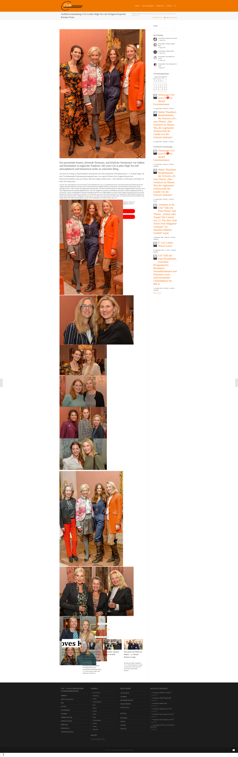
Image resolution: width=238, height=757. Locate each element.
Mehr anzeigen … (157, 293)
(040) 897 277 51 (158, 17)
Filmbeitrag (96, 695)
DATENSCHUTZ (65, 728)
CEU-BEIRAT (64, 714)
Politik (94, 714)
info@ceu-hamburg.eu (171, 17)
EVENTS (169, 6)
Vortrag (95, 726)
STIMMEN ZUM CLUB (66, 717)
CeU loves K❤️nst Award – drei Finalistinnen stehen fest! (71, 652)
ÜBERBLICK (64, 695)
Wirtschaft (95, 729)
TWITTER (122, 721)
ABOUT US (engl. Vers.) (67, 699)
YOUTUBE (123, 725)
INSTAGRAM (123, 718)
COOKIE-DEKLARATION (67, 732)
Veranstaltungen (97, 720)
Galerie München (97, 702)
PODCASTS (123, 729)
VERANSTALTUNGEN (66, 721)
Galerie (95, 698)
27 (160, 89)
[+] (71, 643)
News (139, 14)
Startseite (134, 14)
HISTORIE (63, 706)
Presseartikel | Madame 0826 (160, 703)
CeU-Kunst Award (148, 6)
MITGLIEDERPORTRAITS (126, 700)
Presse (94, 717)
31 (154, 91)
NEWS (137, 6)
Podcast (95, 711)
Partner (94, 708)
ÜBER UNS (160, 6)
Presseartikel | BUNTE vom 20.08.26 (162, 692)
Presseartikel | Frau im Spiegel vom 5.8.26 (163, 714)
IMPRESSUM (64, 724)
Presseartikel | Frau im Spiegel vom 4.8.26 (163, 719)
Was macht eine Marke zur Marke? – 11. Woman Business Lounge (133, 654)
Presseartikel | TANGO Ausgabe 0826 (162, 698)
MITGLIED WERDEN (125, 704)
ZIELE (62, 703)
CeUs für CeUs (96, 692)
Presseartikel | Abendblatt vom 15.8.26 (162, 709)
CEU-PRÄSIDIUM (65, 710)
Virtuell (95, 723)
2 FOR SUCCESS (124, 707)
